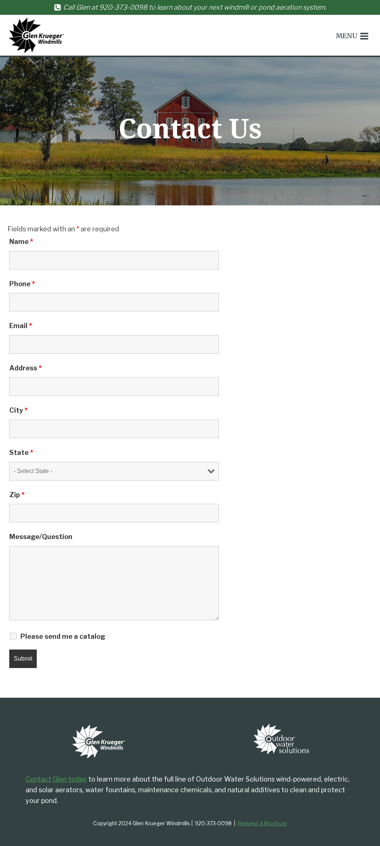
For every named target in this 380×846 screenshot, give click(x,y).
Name (21, 241)
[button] (352, 36)
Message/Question (40, 537)
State (21, 452)
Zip (16, 495)
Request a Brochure (262, 823)
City (18, 410)
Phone (22, 284)
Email (20, 326)
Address (25, 368)
